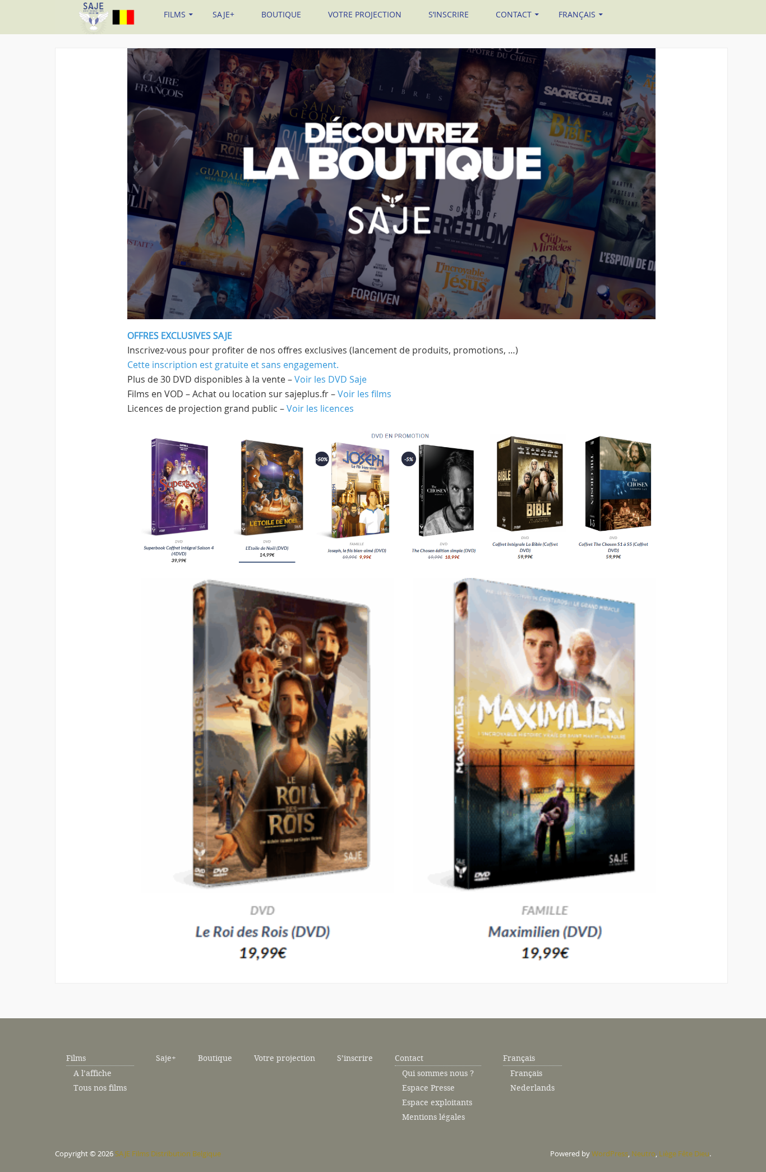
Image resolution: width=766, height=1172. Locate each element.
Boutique (281, 14)
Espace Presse (428, 1088)
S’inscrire (448, 14)
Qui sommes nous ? (438, 1073)
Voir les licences (320, 408)
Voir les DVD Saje (330, 379)
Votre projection (365, 14)
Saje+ (223, 14)
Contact (514, 14)
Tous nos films (100, 1088)
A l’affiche (92, 1073)
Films (175, 14)
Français (577, 14)
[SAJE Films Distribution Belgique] (102, 15)
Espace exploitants (437, 1102)
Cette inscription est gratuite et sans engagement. (233, 365)
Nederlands (532, 1088)
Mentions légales (433, 1117)
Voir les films (364, 394)
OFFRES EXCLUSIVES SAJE (179, 335)
